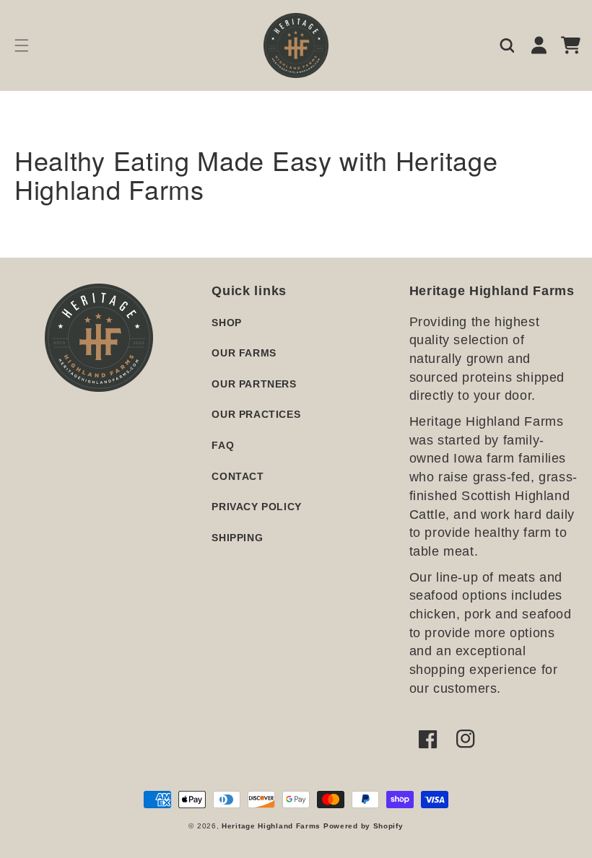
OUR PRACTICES (256, 414)
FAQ (223, 445)
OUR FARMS (244, 353)
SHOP (226, 322)
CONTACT (238, 476)
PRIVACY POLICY (256, 506)
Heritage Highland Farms (271, 826)
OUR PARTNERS (254, 384)
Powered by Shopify (363, 826)
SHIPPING (237, 537)
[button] (22, 45)
